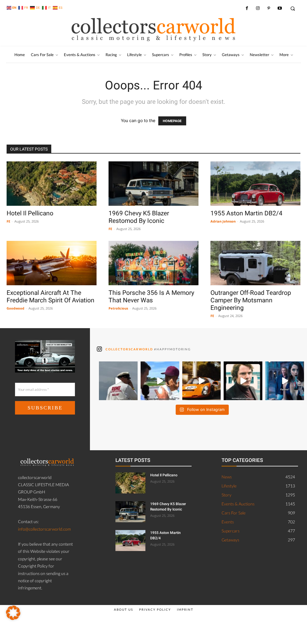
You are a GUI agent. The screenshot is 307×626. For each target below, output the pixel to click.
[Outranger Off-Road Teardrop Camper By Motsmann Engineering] (255, 263)
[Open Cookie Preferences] (13, 618)
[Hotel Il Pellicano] (52, 183)
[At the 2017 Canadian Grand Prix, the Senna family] (160, 380)
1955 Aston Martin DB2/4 (246, 213)
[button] (292, 8)
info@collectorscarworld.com (44, 529)
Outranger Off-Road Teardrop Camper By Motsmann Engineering (250, 300)
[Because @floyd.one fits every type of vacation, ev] (201, 380)
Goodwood (15, 308)
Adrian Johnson (223, 221)
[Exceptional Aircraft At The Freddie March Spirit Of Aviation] (52, 263)
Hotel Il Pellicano (30, 213)
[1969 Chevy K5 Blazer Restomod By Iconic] (153, 183)
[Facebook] (246, 8)
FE (8, 221)
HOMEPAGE (172, 121)
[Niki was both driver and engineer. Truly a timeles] (243, 380)
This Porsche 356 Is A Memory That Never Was (151, 296)
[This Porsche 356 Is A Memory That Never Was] (153, 263)
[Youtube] (279, 8)
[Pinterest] (268, 8)
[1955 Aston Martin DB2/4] (255, 183)
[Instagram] (257, 8)
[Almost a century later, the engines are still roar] (118, 380)
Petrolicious (118, 308)
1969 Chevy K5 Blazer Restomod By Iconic (139, 217)
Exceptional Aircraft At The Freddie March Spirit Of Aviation (50, 296)
